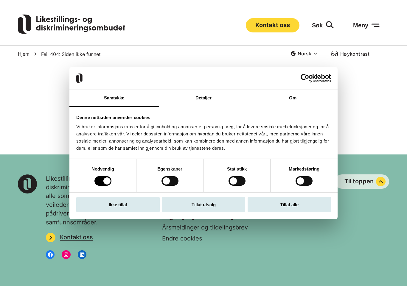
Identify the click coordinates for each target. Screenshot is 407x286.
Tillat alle (289, 204)
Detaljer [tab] (203, 97)
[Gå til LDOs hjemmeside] (71, 31)
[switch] (169, 181)
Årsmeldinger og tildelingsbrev (205, 227)
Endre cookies (182, 238)
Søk (317, 25)
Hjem (23, 54)
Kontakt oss (272, 25)
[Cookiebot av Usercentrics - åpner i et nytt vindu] (305, 78)
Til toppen (359, 181)
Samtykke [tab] (114, 97)
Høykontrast (354, 54)
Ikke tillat (118, 204)
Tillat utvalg (204, 204)
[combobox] (304, 53)
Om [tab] (292, 97)
